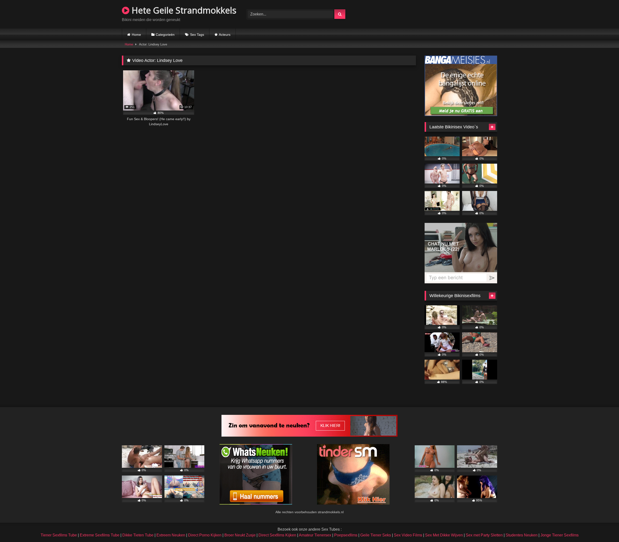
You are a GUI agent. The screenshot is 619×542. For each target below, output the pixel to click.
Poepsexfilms (345, 535)
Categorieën (165, 35)
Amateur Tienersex (315, 535)
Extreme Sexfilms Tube (99, 535)
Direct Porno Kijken (204, 535)
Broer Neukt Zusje (240, 535)
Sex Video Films (408, 535)
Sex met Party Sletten (484, 535)
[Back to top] (604, 527)
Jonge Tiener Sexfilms (559, 535)
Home (136, 35)
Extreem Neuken (170, 535)
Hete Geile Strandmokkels (182, 10)
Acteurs (224, 35)
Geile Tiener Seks (375, 535)
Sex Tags (197, 35)
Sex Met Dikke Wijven (444, 535)
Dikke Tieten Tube (138, 535)
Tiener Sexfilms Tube (59, 535)
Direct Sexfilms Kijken (277, 535)
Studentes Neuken (522, 535)
